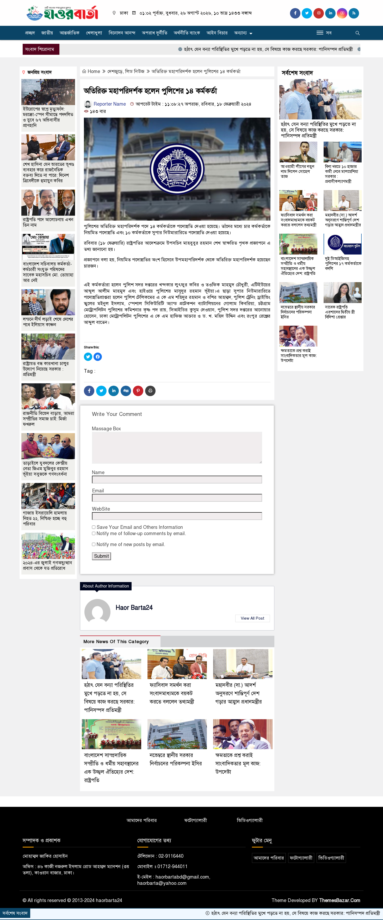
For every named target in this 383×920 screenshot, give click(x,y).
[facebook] (295, 13)
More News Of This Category (116, 641)
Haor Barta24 (134, 608)
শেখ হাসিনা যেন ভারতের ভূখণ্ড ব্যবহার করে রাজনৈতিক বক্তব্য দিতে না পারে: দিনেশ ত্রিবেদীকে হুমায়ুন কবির (48, 173)
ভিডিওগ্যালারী (250, 820)
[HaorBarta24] (62, 12)
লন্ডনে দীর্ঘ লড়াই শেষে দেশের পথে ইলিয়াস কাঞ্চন (48, 322)
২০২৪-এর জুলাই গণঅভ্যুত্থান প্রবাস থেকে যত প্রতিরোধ (47, 565)
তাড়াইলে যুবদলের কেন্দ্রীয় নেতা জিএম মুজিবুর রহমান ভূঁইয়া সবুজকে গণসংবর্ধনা (45, 469)
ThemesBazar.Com (339, 900)
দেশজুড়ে (114, 71)
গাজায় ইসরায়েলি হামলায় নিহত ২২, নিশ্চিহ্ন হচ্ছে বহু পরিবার (45, 518)
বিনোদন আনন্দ (122, 33)
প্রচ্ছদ (30, 33)
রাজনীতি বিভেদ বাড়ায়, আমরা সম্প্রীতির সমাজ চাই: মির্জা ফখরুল (48, 419)
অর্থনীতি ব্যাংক (187, 33)
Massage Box (106, 429)
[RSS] (354, 13)
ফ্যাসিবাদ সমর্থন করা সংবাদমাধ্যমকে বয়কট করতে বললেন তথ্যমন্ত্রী (172, 693)
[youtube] (342, 13)
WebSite (101, 509)
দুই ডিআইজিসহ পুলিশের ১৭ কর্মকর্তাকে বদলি (343, 263)
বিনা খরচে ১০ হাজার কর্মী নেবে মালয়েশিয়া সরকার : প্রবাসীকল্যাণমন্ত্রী (341, 174)
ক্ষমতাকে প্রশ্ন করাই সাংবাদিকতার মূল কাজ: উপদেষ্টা (238, 763)
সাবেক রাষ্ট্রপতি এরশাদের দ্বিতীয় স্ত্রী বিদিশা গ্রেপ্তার (340, 312)
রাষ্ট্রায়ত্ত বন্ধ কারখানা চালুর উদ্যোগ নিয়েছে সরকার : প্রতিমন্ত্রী (46, 369)
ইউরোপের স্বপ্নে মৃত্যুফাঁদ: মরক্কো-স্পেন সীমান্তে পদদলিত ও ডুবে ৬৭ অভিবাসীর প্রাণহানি (48, 117)
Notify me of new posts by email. (131, 544)
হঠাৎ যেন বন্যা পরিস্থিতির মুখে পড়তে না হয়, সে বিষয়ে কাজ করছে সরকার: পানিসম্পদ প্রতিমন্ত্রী (235, 49)
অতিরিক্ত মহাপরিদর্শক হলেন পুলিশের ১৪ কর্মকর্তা (196, 71)
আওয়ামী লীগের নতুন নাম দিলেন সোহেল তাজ (297, 171)
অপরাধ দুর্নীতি (154, 33)
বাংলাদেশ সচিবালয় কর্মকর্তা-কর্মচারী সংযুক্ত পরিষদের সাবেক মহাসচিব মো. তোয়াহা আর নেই (48, 272)
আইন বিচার (217, 33)
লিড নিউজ (134, 71)
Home (94, 71)
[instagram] (318, 13)
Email (98, 491)
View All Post (252, 618)
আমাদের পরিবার (142, 820)
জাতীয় (47, 33)
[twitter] (307, 13)
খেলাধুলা (94, 33)
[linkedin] (330, 13)
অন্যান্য (240, 33)
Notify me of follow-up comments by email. (141, 533)
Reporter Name (109, 104)
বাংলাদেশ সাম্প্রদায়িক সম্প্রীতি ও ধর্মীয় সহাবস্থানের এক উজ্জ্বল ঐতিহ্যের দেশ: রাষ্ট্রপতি (298, 266)
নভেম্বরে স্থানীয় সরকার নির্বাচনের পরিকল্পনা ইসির (298, 312)
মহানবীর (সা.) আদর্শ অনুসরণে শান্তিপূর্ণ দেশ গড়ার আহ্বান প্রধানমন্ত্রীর (238, 693)
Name (98, 472)
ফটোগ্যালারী (195, 820)
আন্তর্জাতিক (69, 33)
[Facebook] (89, 391)
